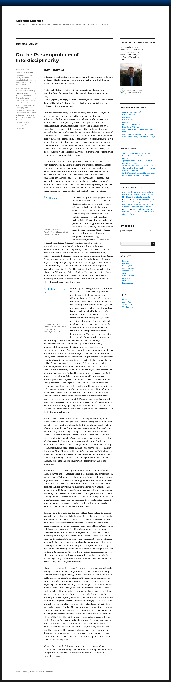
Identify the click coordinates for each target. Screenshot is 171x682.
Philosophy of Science (24, 108)
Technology (20, 120)
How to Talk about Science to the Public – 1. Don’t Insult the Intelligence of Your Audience (138, 211)
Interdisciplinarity (22, 80)
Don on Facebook (128, 115)
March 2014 (126, 273)
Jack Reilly (20, 100)
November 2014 (128, 268)
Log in (124, 300)
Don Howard (127, 192)
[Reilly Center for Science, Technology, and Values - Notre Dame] (137, 91)
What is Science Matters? (131, 112)
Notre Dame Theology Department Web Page (138, 137)
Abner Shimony (22, 88)
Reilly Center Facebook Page (132, 125)
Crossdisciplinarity (28, 91)
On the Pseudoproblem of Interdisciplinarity (47, 57)
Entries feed (126, 302)
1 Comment (20, 128)
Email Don (126, 122)
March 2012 (126, 281)
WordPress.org (127, 307)
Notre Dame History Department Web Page (138, 134)
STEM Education (27, 85)
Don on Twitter (128, 117)
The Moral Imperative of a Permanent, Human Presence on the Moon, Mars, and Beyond (137, 156)
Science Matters (29, 21)
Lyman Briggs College (24, 103)
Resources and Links (133, 107)
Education (20, 73)
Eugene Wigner (22, 93)
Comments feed (128, 305)
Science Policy (30, 82)
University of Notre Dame (25, 125)
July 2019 (125, 261)
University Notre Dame (21, 3)
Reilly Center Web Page (130, 127)
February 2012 (127, 283)
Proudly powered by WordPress (41, 672)
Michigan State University (25, 105)
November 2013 (128, 276)
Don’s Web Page (128, 120)
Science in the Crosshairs (143, 192)
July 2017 (125, 264)
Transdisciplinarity (23, 122)
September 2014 (128, 271)
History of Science (22, 78)
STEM (18, 85)
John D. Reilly (29, 100)
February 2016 (127, 266)
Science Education (28, 117)
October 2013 (127, 278)
